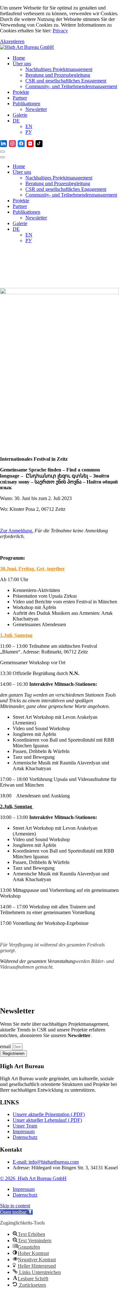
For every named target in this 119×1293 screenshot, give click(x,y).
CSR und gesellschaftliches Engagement (65, 80)
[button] (16, 1212)
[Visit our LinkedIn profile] (3, 143)
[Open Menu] (2, 152)
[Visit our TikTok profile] (39, 143)
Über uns (22, 63)
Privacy (60, 30)
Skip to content (15, 1205)
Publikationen (26, 103)
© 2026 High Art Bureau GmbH (33, 1178)
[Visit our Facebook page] (21, 143)
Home (19, 58)
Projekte (21, 92)
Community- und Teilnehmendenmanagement (71, 86)
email (6, 1046)
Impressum (24, 1189)
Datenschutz (25, 1195)
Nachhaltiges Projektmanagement (58, 69)
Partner (20, 98)
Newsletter (36, 109)
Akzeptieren (12, 41)
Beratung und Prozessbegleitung (57, 75)
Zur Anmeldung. (16, 530)
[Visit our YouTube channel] (30, 143)
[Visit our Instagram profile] (12, 143)
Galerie (20, 115)
